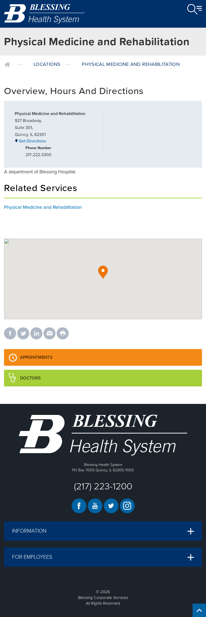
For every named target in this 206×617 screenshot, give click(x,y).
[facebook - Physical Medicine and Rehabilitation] (10, 333)
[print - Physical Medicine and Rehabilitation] (63, 333)
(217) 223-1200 (103, 486)
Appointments (53, 360)
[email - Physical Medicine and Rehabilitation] (49, 333)
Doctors (47, 380)
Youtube (95, 505)
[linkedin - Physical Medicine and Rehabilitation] (36, 333)
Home (7, 64)
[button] (103, 272)
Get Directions (32, 141)
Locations (47, 64)
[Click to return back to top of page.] (199, 610)
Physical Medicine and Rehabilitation (131, 64)
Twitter (111, 505)
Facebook (79, 505)
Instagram (127, 505)
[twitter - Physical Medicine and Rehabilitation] (23, 333)
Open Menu (194, 9)
